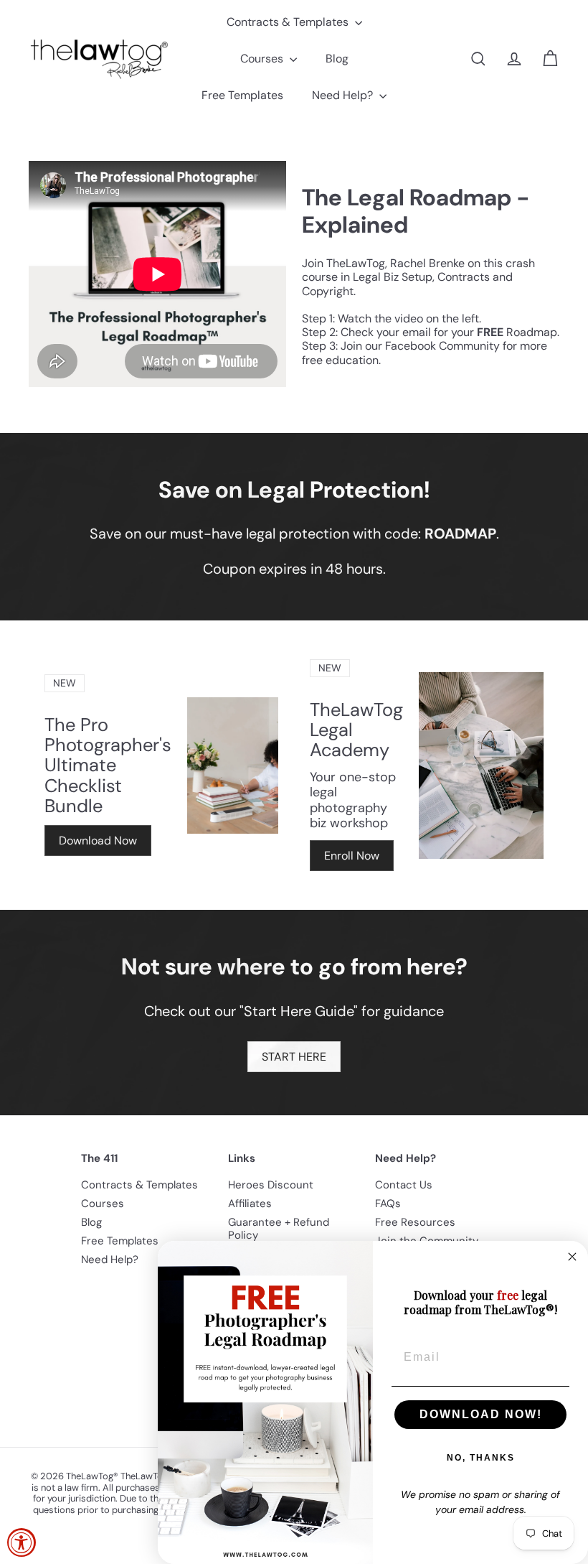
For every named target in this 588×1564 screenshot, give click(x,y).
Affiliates (250, 1203)
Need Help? (344, 95)
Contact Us (403, 1185)
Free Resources (415, 1222)
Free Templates (242, 95)
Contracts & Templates (289, 21)
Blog (337, 58)
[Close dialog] (572, 1256)
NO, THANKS (481, 1458)
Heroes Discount (270, 1185)
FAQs (388, 1203)
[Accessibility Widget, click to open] (21, 1542)
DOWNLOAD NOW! (480, 1414)
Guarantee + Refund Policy (278, 1228)
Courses (263, 58)
